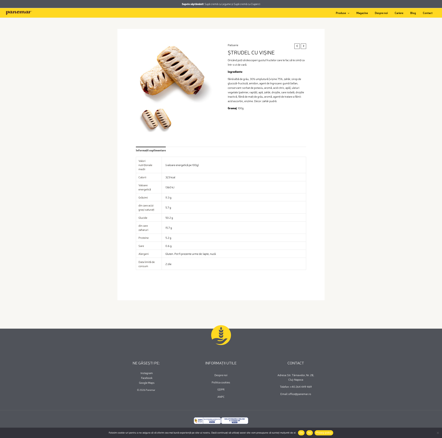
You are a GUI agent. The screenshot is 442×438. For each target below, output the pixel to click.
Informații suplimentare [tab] (151, 150)
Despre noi (220, 375)
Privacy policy (324, 432)
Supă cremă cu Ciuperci (247, 4)
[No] (437, 433)
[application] (347, 12)
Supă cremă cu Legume (218, 4)
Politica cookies (221, 382)
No (309, 432)
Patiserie (233, 45)
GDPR (221, 389)
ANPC (221, 396)
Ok (301, 432)
